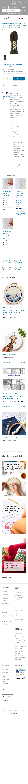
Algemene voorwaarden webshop (19, 597)
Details (11, 209)
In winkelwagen (19, 78)
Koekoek (4, 23)
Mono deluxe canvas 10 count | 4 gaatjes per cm (7, 195)
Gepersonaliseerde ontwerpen (7, 617)
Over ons (5, 669)
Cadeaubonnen (7, 621)
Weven (5, 612)
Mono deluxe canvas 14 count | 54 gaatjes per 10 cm (7, 235)
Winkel (10, 23)
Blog (4, 676)
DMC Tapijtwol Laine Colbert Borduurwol (13, 25)
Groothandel (19, 619)
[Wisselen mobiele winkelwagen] (19, 18)
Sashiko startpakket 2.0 (10, 438)
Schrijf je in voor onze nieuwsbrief (6, 681)
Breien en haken (5, 599)
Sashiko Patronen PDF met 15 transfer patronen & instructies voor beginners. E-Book (13, 396)
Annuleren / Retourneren (19, 615)
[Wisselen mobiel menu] (25, 18)
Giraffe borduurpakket (10, 354)
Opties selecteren (6, 210)
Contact (5, 693)
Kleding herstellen (6, 608)
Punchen (5, 594)
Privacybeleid (19, 592)
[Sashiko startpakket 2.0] (14, 423)
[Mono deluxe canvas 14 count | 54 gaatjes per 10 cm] (7, 223)
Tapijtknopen (6, 603)
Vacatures (5, 672)
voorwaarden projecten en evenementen (20, 605)
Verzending (19, 610)
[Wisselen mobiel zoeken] (22, 18)
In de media (19, 623)
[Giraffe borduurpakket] (14, 340)
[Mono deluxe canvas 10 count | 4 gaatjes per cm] (7, 183)
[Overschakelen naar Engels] (21, 10)
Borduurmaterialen (18, 23)
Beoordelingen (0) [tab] (5, 97)
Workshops (6, 625)
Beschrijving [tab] (5, 93)
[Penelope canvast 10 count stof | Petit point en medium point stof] (20, 183)
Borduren (5, 591)
